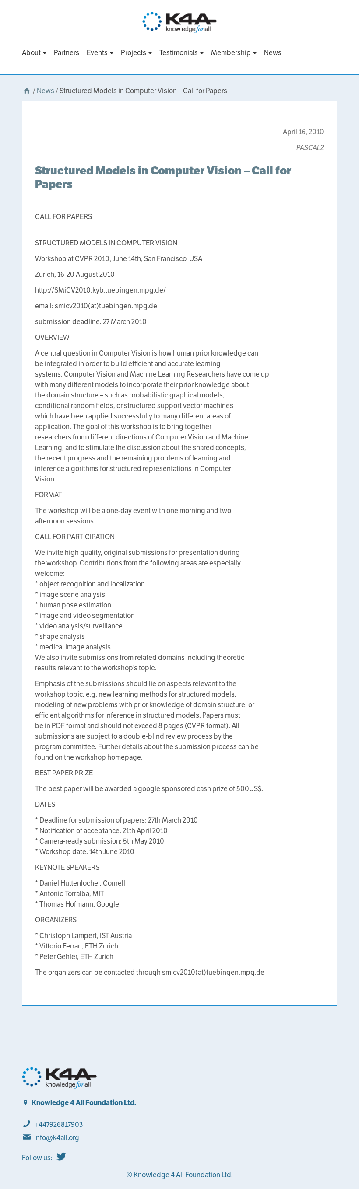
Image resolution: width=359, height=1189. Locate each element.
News (273, 52)
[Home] (27, 90)
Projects (134, 52)
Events (98, 52)
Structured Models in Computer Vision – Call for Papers (163, 177)
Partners (66, 52)
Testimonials (179, 52)
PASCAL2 (310, 147)
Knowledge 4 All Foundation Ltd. (84, 1102)
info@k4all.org (56, 1137)
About (32, 52)
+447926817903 (58, 1124)
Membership (231, 52)
